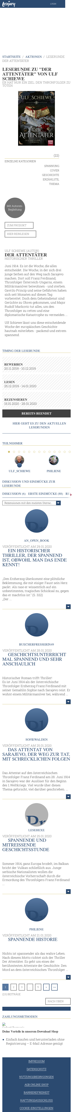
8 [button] (44, 452)
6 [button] (34, 452)
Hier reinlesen (18, 234)
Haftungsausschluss (36, 1100)
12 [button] (65, 452)
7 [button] (39, 452)
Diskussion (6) (14, 494)
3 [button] (19, 452)
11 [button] (60, 452)
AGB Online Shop (37, 1084)
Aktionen (33, 56)
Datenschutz (36, 1069)
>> (54, 987)
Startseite (11, 56)
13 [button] (70, 452)
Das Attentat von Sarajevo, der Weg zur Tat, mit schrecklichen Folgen (36, 754)
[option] (36, 27)
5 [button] (29, 452)
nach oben (56, 1001)
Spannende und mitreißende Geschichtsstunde (25, 845)
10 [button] (54, 452)
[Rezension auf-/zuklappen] (68, 606)
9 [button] (49, 452)
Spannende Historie (32, 939)
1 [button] (9, 452)
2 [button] (14, 452)
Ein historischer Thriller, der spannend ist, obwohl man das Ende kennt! (34, 557)
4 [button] (24, 452)
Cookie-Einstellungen (36, 1108)
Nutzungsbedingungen (36, 1077)
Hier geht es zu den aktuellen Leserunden (39, 425)
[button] (57, 4)
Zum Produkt (16, 225)
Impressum (36, 1061)
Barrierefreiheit (36, 1092)
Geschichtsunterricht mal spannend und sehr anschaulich (34, 659)
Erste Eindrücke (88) (45, 494)
